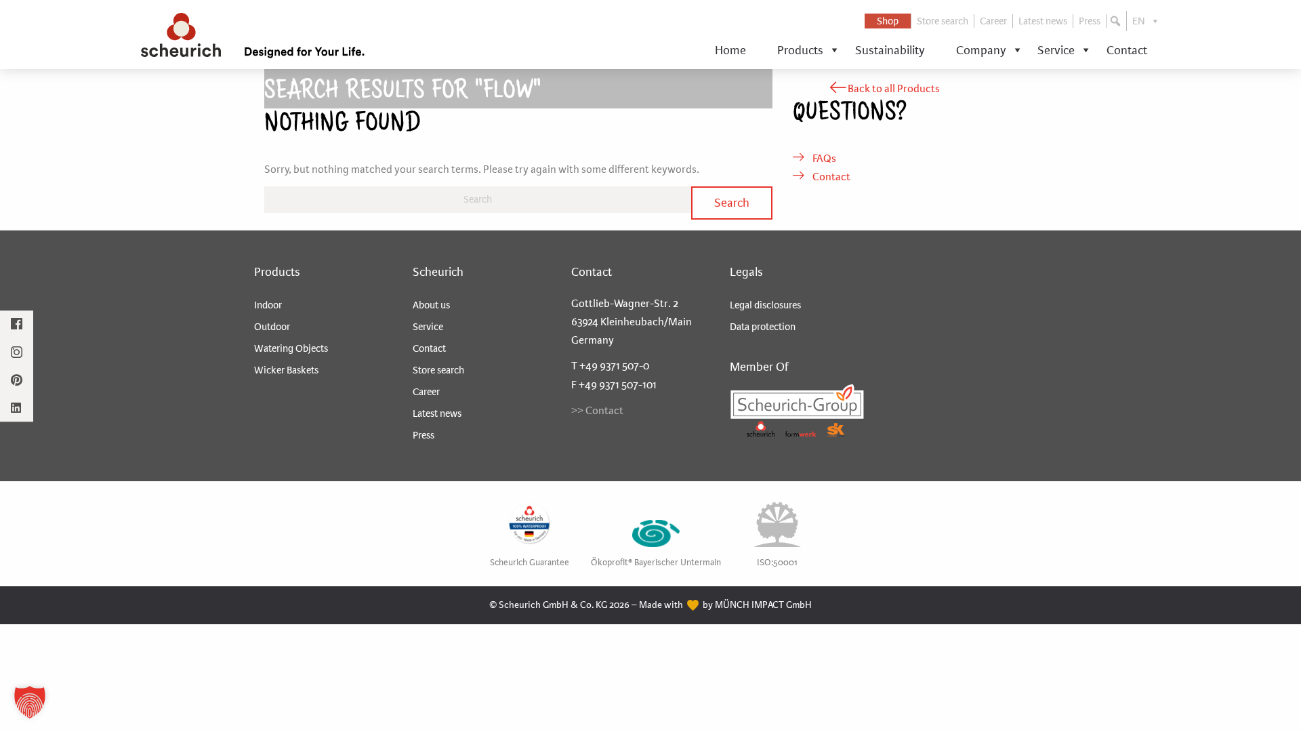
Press (1089, 21)
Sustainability (890, 50)
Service (1056, 50)
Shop (888, 21)
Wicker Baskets (286, 370)
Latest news (1042, 21)
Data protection (763, 327)
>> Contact (597, 410)
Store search (942, 21)
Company (981, 50)
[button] (1117, 21)
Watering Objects (291, 348)
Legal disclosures (765, 305)
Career (993, 21)
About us (431, 305)
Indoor (268, 305)
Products (800, 50)
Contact (1127, 50)
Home (730, 50)
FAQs (823, 158)
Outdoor (272, 327)
